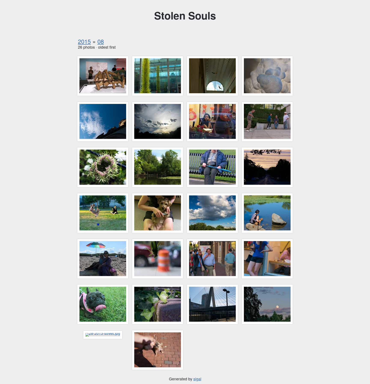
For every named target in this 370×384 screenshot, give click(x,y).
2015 (84, 41)
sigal (197, 378)
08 (100, 41)
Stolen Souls (185, 15)
